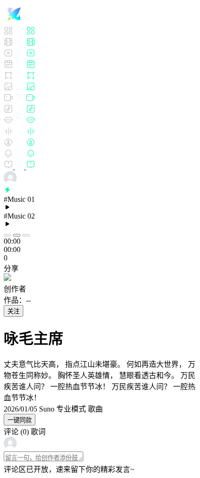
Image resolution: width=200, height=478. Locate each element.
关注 (13, 311)
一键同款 (19, 420)
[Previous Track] (7, 235)
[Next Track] (26, 235)
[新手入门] (19, 167)
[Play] (16, 235)
